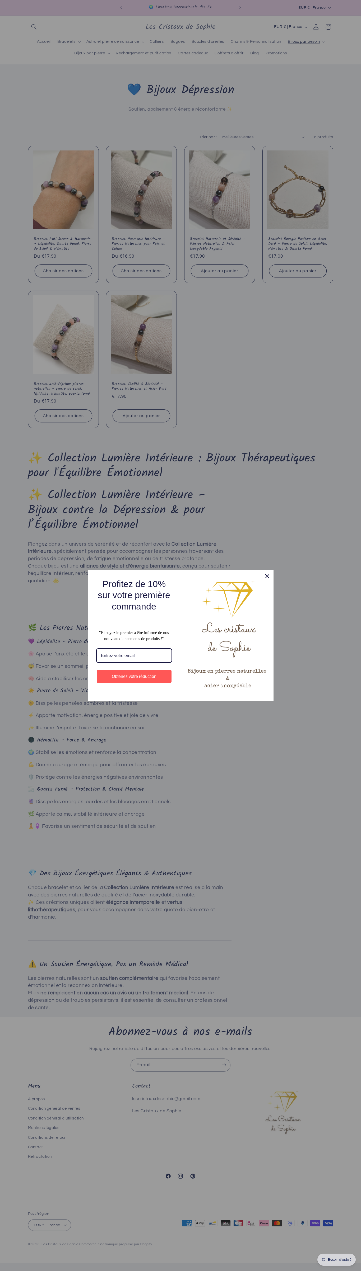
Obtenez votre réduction (134, 676)
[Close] (267, 576)
